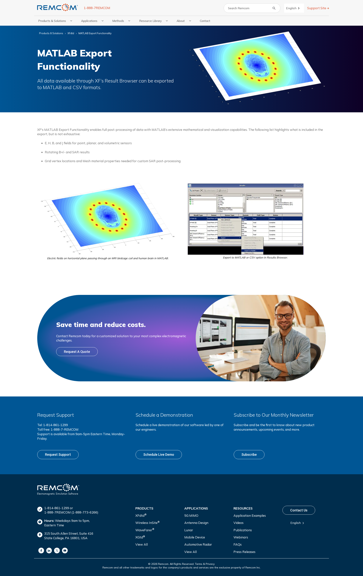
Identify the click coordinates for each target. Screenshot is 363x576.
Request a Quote (77, 352)
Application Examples (249, 515)
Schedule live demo (158, 454)
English (291, 8)
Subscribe (249, 454)
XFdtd (70, 33)
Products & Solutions (51, 33)
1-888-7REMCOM (97, 8)
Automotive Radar (198, 544)
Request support (58, 454)
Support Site (317, 8)
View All (141, 544)
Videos (238, 523)
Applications (196, 508)
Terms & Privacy (205, 564)
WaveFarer (144, 529)
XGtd (140, 537)
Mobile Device (194, 537)
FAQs (237, 544)
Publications (242, 530)
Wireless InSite (147, 522)
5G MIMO (191, 515)
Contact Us (298, 510)
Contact (205, 21)
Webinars (240, 537)
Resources (243, 508)
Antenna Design (196, 523)
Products (144, 508)
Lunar (188, 530)
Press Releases (244, 552)
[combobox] (294, 8)
